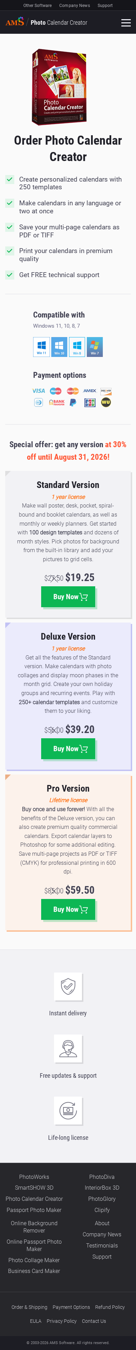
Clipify (102, 1210)
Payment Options (71, 1307)
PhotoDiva (102, 1177)
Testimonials (102, 1245)
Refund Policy (110, 1307)
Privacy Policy (62, 1321)
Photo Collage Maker (34, 1260)
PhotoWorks (34, 1177)
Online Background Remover (34, 1227)
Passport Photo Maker (34, 1210)
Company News (74, 5)
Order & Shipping (29, 1307)
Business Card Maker (34, 1271)
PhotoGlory (102, 1199)
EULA (35, 1321)
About (102, 1223)
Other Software (37, 5)
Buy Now (65, 597)
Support (105, 5)
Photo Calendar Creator (34, 1199)
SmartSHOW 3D (34, 1187)
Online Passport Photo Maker (34, 1245)
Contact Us (94, 1321)
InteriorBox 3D (102, 1187)
